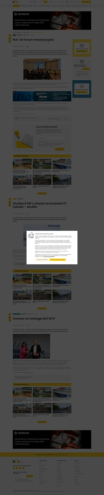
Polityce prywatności (49, 256)
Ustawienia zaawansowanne (42, 259)
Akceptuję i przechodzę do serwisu (58, 259)
